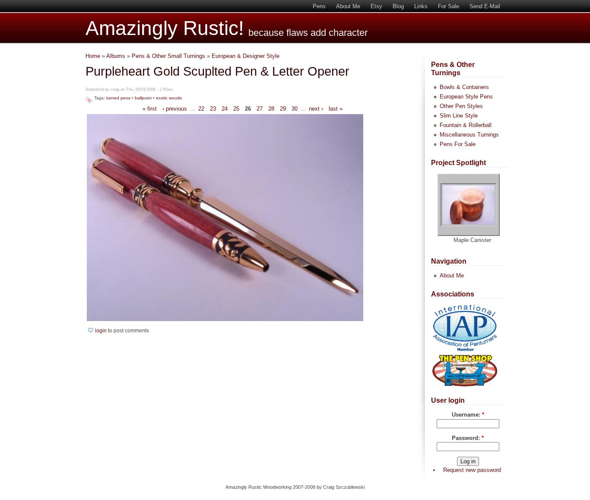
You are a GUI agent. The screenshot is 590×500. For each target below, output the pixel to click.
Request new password (472, 470)
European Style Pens (466, 96)
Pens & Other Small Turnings (168, 56)
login (101, 331)
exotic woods (169, 98)
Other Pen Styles (461, 106)
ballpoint (143, 98)
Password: (468, 438)
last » (336, 108)
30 (295, 108)
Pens (319, 6)
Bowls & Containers (464, 87)
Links (421, 6)
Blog (398, 6)
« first (150, 108)
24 (225, 108)
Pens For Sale (458, 144)
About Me (348, 6)
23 (213, 108)
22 (201, 108)
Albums (115, 56)
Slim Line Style (459, 115)
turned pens (118, 98)
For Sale (448, 6)
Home (93, 56)
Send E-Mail (484, 6)
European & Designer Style (245, 56)
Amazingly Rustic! (165, 28)
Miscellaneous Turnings (469, 134)
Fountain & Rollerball (466, 125)
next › (316, 108)
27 (260, 108)
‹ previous (174, 108)
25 (236, 108)
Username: (468, 414)
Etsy (376, 6)
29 (283, 108)
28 (271, 108)
